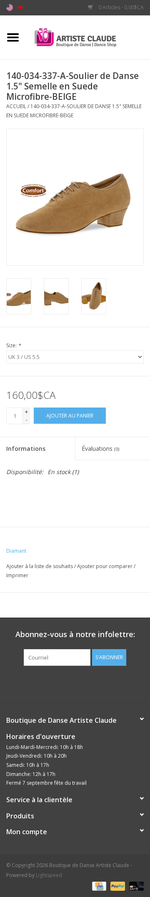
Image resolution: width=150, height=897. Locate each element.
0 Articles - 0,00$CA (120, 7)
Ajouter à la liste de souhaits (39, 566)
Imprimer (17, 575)
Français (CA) (20, 7)
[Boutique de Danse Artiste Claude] (88, 37)
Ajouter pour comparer (105, 566)
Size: (13, 345)
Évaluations (100, 448)
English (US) (9, 7)
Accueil (16, 106)
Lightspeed (49, 875)
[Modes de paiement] (98, 885)
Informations (25, 448)
